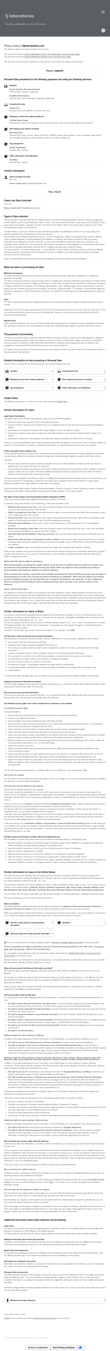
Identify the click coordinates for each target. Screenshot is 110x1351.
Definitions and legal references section (67, 942)
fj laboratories (19, 15)
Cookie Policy (62, 401)
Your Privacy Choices (64, 1347)
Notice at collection (38, 1347)
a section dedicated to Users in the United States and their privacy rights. (51, 54)
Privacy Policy (41, 1338)
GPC (51, 1182)
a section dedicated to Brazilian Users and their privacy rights (47, 56)
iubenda (6, 1318)
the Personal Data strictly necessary (44, 1318)
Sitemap (29, 1338)
